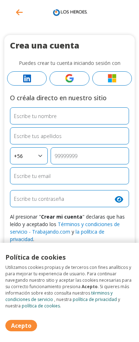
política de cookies (41, 306)
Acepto (21, 326)
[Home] (69, 11)
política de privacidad (95, 299)
